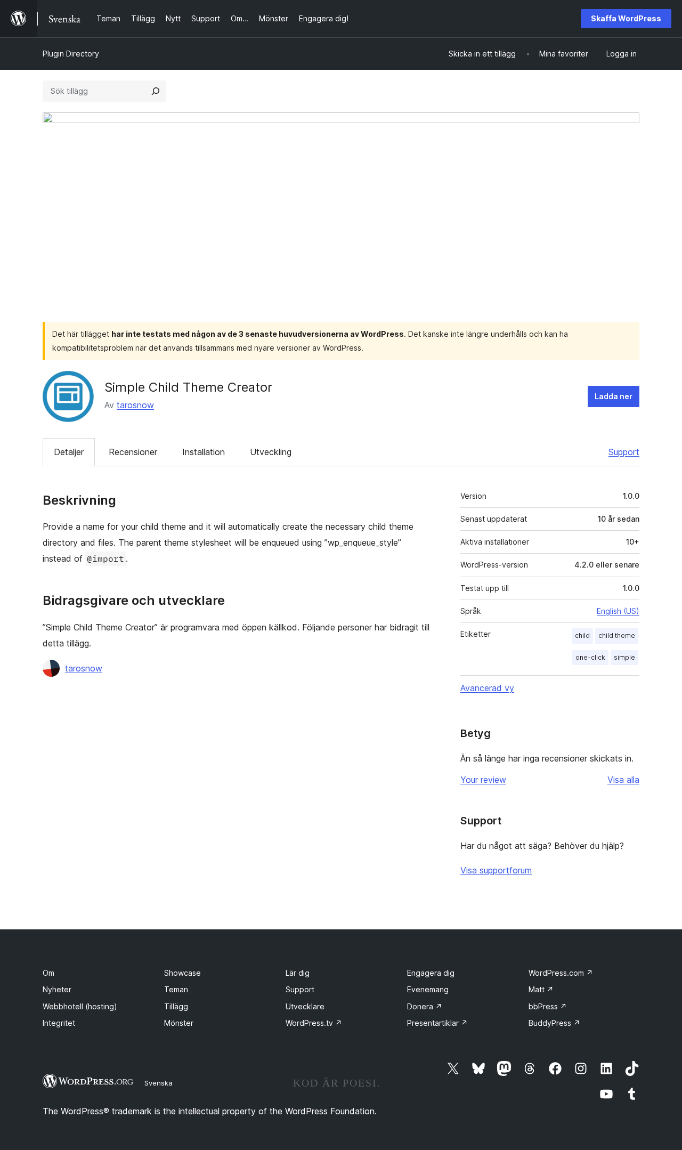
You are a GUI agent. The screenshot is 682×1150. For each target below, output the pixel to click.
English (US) (618, 611)
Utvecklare (305, 1006)
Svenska (158, 1083)
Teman (176, 989)
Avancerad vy (487, 688)
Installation (203, 452)
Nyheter (57, 989)
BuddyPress (554, 1022)
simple (624, 657)
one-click (590, 657)
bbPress (548, 1006)
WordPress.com (561, 972)
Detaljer (69, 452)
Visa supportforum (496, 870)
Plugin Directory (71, 53)
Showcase (182, 972)
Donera (424, 1006)
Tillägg (176, 1006)
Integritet (59, 1022)
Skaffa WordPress (626, 18)
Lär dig (298, 972)
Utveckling (270, 452)
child (582, 635)
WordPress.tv (314, 1022)
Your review (483, 779)
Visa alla (623, 779)
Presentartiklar (437, 1022)
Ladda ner (613, 396)
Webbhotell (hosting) (80, 1006)
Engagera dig (430, 972)
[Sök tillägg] (155, 91)
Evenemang (428, 989)
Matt (541, 989)
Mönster (178, 1022)
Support (623, 452)
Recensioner (133, 452)
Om (48, 972)
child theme (616, 635)
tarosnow (135, 405)
